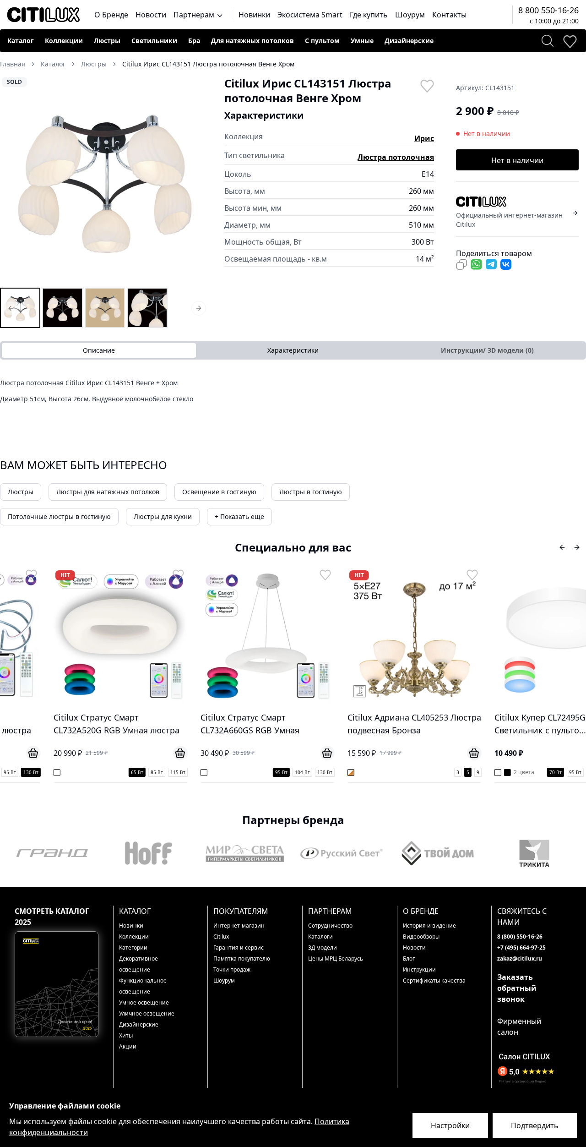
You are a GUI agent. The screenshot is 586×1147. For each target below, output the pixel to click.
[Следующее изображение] (197, 181)
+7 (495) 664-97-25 (521, 947)
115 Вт (135, 772)
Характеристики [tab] (293, 350)
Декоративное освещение (138, 964)
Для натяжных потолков (252, 40)
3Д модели (322, 947)
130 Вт (282, 772)
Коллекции (64, 40)
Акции (127, 1046)
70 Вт (513, 772)
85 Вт (114, 772)
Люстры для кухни (163, 516)
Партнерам (195, 15)
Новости (151, 15)
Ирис (424, 138)
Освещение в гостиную (219, 491)
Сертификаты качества (434, 980)
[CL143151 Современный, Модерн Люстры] (105, 308)
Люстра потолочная (396, 157)
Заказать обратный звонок (517, 988)
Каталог (20, 40)
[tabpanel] (293, 394)
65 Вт (94, 772)
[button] (105, 181)
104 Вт (259, 772)
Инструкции (419, 969)
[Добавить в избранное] (426, 85)
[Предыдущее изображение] (13, 181)
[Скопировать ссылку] (461, 264)
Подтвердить (535, 1125)
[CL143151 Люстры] (20, 308)
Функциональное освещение (143, 986)
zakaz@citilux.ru (519, 958)
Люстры (107, 40)
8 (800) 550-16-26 (520, 936)
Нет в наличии (517, 160)
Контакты (449, 15)
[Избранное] (569, 41)
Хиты (126, 1035)
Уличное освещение (146, 1013)
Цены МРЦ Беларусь (335, 958)
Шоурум (410, 15)
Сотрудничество (330, 925)
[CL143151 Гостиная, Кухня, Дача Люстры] (147, 308)
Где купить (369, 15)
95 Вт (239, 772)
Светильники (154, 40)
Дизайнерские (409, 40)
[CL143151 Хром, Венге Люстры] (62, 308)
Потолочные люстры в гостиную (59, 516)
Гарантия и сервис (238, 947)
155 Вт (576, 772)
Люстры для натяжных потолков (107, 491)
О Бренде (111, 15)
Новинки (254, 15)
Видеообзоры (421, 936)
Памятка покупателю (241, 958)
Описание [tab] (99, 350)
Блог (409, 958)
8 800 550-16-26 (548, 10)
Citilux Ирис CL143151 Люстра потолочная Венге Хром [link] (208, 64)
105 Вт (553, 772)
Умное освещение (144, 1002)
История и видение (429, 925)
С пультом (322, 40)
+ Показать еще (239, 516)
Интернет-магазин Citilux (239, 931)
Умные (362, 40)
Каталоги (320, 936)
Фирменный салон (519, 1026)
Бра (194, 40)
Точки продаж (231, 969)
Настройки (450, 1125)
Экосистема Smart (309, 15)
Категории (133, 947)
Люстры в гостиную (310, 491)
